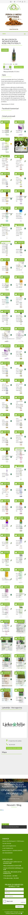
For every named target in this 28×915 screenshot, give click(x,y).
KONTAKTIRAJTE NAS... (14, 798)
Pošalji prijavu (19, 906)
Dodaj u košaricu (19, 67)
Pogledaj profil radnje (14, 748)
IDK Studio (18, 913)
